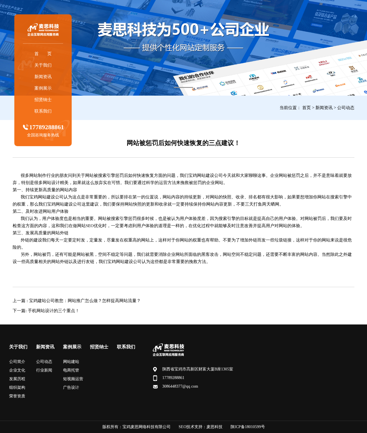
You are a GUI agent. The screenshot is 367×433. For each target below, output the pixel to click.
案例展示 (43, 88)
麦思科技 (214, 427)
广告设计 (71, 387)
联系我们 (43, 111)
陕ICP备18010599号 (248, 427)
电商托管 (71, 370)
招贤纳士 (43, 99)
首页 (306, 107)
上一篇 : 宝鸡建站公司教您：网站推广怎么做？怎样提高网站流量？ (77, 300)
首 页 (43, 53)
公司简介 (17, 361)
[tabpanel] (183, 48)
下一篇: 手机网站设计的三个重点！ (46, 310)
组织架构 (17, 387)
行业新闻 (44, 370)
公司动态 (345, 107)
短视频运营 (73, 379)
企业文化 (17, 370)
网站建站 (71, 361)
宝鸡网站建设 (201, 175)
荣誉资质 (17, 396)
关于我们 (43, 65)
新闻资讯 (43, 76)
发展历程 (17, 379)
